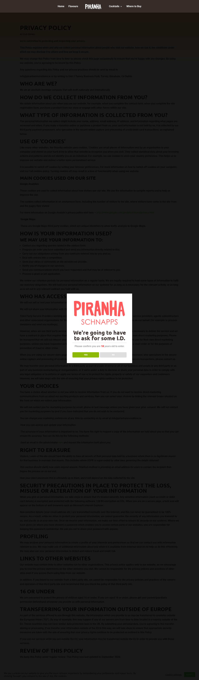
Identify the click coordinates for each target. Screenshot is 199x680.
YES (86, 355)
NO (113, 355)
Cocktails (114, 6)
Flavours (73, 6)
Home (61, 6)
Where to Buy (133, 6)
